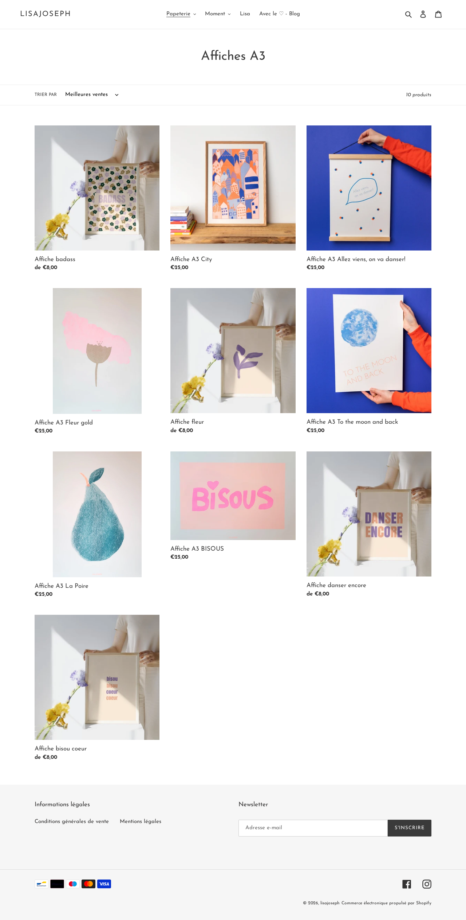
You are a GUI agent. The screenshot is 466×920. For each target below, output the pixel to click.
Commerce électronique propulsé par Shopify (386, 903)
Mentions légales (140, 821)
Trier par (46, 95)
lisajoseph (45, 14)
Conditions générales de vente (72, 821)
